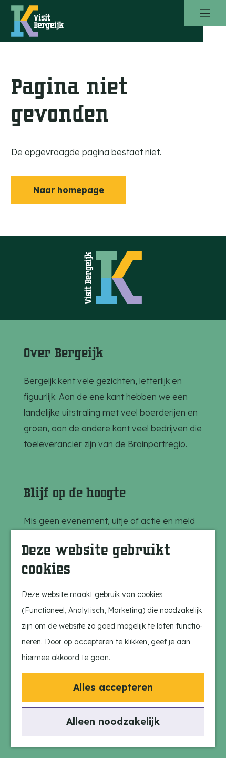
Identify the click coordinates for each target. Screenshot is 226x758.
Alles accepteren (113, 687)
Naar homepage (68, 190)
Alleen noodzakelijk (113, 721)
